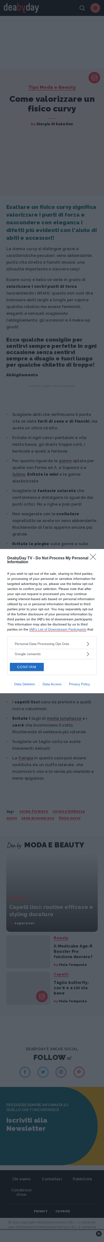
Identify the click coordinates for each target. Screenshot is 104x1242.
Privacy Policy (79, 684)
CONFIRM (27, 667)
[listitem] (52, 643)
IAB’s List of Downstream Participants (57, 629)
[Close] (94, 558)
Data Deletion (24, 684)
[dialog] (52, 621)
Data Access (52, 684)
